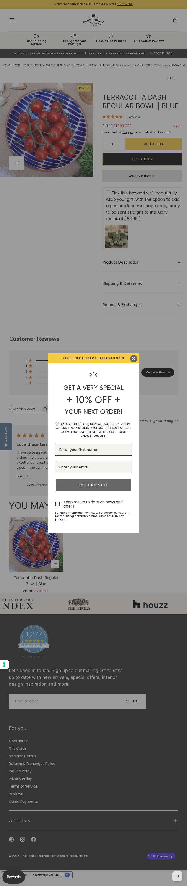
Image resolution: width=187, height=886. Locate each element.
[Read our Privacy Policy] (129, 513)
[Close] (133, 358)
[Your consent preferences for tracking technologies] (4, 664)
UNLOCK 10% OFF (93, 485)
